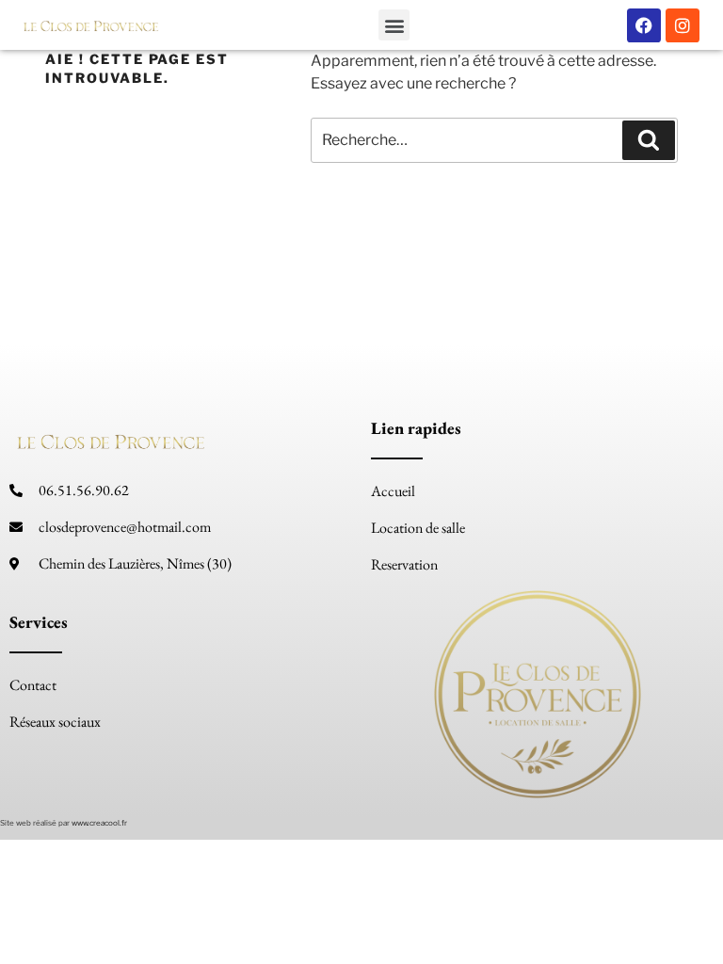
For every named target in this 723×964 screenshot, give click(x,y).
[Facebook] (644, 25)
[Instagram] (682, 25)
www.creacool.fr (99, 822)
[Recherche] (648, 140)
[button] (394, 24)
